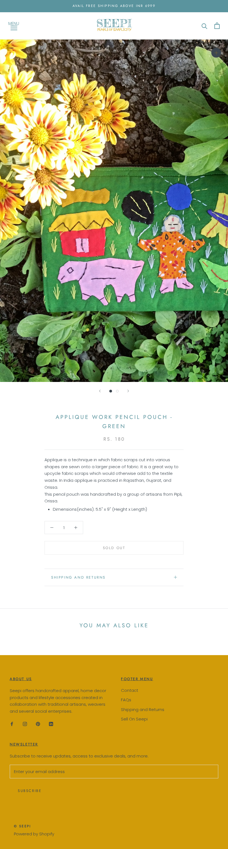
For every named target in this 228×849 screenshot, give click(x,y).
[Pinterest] (38, 723)
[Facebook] (12, 723)
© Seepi (22, 826)
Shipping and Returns (142, 709)
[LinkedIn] (51, 723)
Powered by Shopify (34, 834)
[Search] (204, 26)
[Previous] (100, 391)
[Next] (128, 391)
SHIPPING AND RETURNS (78, 577)
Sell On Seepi (134, 719)
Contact (129, 690)
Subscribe (29, 790)
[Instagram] (25, 723)
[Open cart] (217, 26)
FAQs (126, 700)
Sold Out (114, 548)
